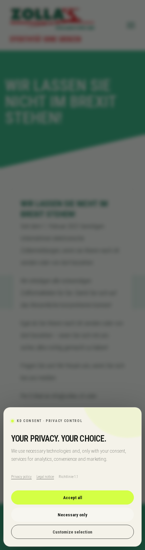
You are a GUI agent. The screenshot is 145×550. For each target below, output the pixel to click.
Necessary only (72, 514)
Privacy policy (21, 477)
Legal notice (45, 477)
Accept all (72, 497)
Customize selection (72, 532)
